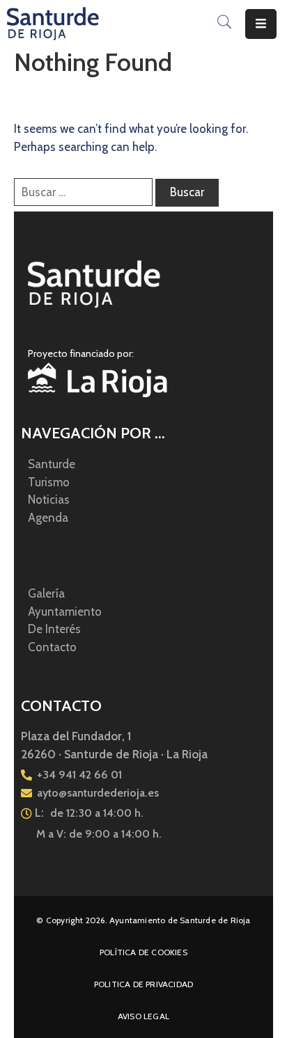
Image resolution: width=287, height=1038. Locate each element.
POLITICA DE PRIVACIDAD (143, 984)
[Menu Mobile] (261, 24)
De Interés (54, 629)
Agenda (48, 518)
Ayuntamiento (65, 611)
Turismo (49, 482)
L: (39, 813)
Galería (46, 593)
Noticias (49, 499)
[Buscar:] (83, 192)
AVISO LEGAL (143, 1016)
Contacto (52, 647)
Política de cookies (143, 952)
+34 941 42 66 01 (79, 774)
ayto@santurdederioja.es (98, 792)
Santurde (51, 464)
